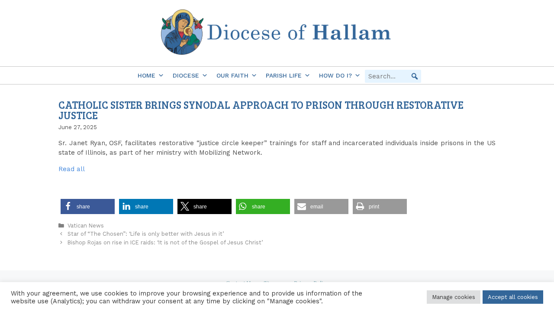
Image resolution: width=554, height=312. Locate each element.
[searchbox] (393, 76)
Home (146, 75)
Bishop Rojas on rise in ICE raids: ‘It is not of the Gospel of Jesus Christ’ (165, 242)
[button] (414, 76)
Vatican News (86, 225)
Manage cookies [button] (453, 297)
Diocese (186, 75)
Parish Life (284, 75)
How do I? (335, 75)
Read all (71, 169)
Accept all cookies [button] (513, 297)
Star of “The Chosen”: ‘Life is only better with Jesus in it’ (146, 234)
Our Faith (232, 75)
